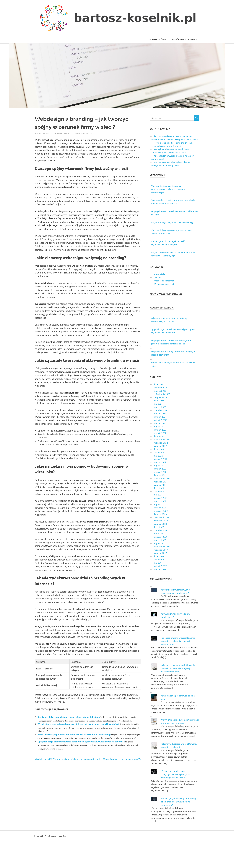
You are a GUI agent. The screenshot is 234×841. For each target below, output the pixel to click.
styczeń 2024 (160, 416)
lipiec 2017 (159, 556)
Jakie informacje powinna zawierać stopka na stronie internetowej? (74, 734)
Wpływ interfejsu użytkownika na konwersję (172, 222)
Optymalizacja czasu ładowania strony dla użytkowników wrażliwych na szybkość (81, 741)
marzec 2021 (160, 501)
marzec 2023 (160, 423)
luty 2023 (158, 426)
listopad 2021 (160, 475)
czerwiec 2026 (161, 387)
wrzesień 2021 (161, 481)
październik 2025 (162, 394)
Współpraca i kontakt (184, 39)
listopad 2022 (160, 436)
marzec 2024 (160, 413)
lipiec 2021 (159, 488)
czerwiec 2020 (161, 530)
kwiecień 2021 (161, 497)
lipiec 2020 (159, 527)
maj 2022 (158, 455)
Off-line (157, 277)
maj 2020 (158, 533)
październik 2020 (162, 517)
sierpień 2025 (160, 397)
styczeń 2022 (160, 468)
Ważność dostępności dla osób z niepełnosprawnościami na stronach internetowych (168, 189)
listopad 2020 (160, 514)
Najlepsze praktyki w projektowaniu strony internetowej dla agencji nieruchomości (178, 641)
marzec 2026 (160, 390)
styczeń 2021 (160, 507)
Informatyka (159, 274)
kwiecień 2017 (161, 566)
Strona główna (158, 39)
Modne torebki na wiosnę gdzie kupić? (121, 758)
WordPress (49, 836)
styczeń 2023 (160, 429)
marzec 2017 (160, 569)
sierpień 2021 (160, 484)
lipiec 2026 (159, 384)
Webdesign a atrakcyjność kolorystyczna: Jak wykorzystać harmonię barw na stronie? (175, 774)
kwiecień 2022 (161, 458)
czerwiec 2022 (161, 452)
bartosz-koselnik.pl (62, 133)
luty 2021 (158, 504)
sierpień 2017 (160, 553)
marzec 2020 (160, 540)
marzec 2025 (160, 407)
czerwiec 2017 (161, 559)
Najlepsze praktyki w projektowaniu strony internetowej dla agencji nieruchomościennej (178, 668)
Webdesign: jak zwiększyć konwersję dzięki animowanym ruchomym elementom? (178, 801)
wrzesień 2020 (161, 520)
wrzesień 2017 (161, 549)
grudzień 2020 (161, 510)
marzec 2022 (160, 462)
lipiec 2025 (159, 400)
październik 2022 (162, 439)
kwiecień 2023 (161, 420)
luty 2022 (158, 465)
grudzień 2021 (161, 471)
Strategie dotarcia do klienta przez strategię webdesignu (69, 717)
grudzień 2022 (161, 433)
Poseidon (62, 836)
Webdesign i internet (84, 133)
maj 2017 (158, 562)
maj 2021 (158, 494)
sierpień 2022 (160, 445)
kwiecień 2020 (161, 536)
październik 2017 (162, 546)
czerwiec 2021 (161, 491)
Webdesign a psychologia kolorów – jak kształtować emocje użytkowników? (78, 724)
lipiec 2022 (159, 449)
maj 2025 (158, 403)
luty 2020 (158, 543)
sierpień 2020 (160, 523)
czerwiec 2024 (161, 410)
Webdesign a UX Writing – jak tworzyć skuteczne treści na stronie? (68, 758)
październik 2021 (162, 478)
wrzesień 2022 (161, 442)
